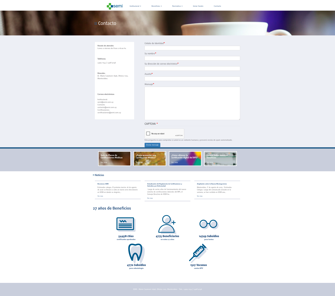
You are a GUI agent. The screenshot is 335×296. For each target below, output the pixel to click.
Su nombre (150, 53)
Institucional (135, 6)
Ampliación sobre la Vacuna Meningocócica (212, 184)
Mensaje (149, 84)
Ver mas (100, 196)
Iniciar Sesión (198, 6)
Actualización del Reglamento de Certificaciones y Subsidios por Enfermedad (164, 185)
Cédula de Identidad (154, 43)
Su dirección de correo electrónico (161, 64)
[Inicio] (114, 6)
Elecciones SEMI (102, 184)
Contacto (217, 6)
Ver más (104, 162)
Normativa (176, 6)
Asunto (148, 74)
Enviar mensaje (152, 145)
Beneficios (156, 6)
